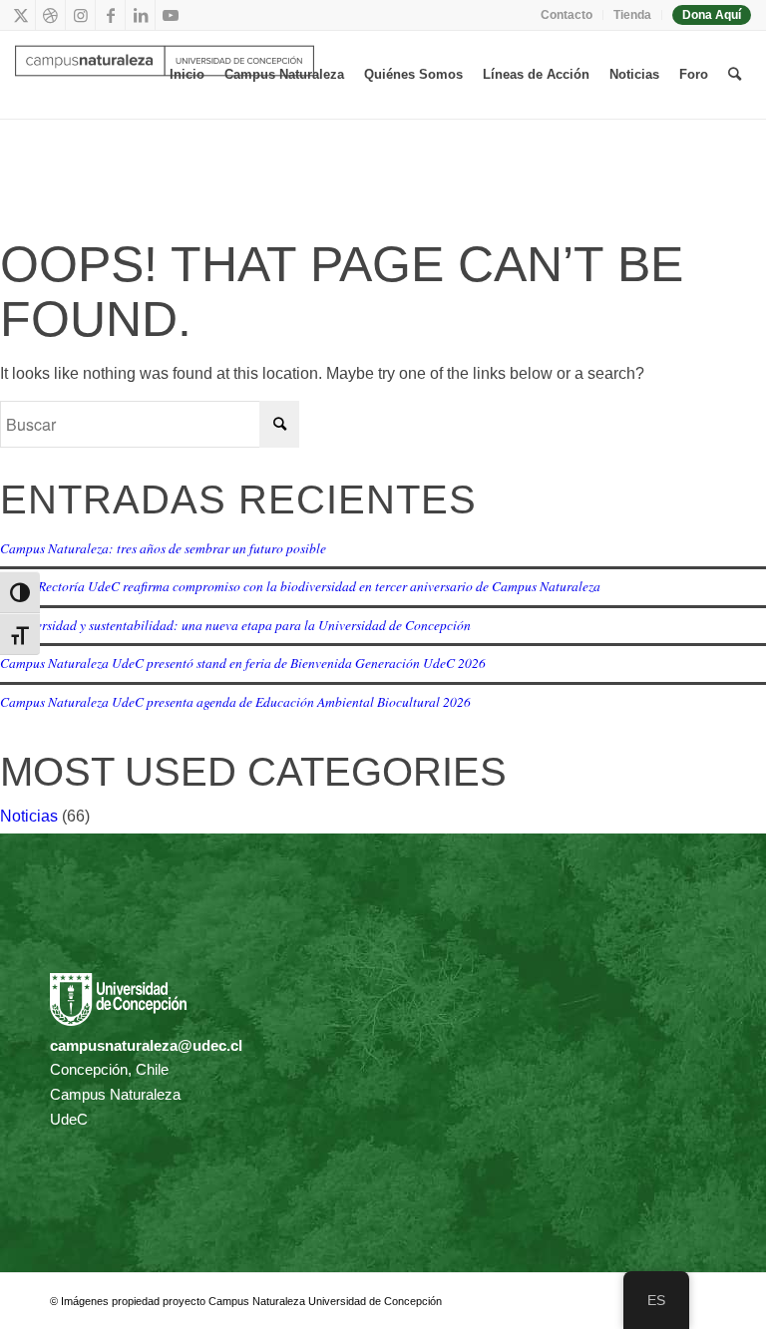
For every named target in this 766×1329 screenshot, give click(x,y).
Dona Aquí (711, 15)
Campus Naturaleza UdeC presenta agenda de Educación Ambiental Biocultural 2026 (235, 701)
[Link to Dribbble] (50, 15)
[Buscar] (734, 75)
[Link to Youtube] (171, 15)
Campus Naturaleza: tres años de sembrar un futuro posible (163, 547)
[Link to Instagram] (80, 15)
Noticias (29, 816)
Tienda (632, 15)
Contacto (566, 15)
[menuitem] (567, 15)
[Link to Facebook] (110, 15)
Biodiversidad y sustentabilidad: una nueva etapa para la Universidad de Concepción (235, 624)
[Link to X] (20, 15)
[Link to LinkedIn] (140, 15)
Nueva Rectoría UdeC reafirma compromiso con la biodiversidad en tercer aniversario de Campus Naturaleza (300, 585)
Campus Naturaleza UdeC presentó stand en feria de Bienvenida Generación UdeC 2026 (243, 662)
